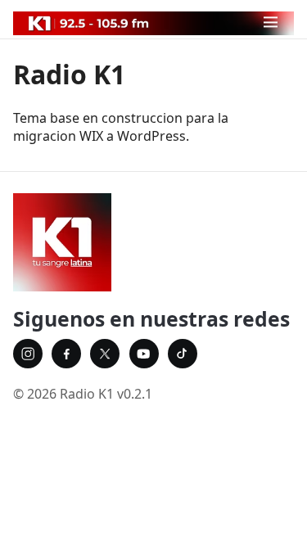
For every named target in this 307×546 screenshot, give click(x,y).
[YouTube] (144, 353)
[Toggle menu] (270, 22)
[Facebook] (66, 353)
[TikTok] (182, 353)
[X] (105, 353)
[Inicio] (153, 242)
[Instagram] (28, 353)
